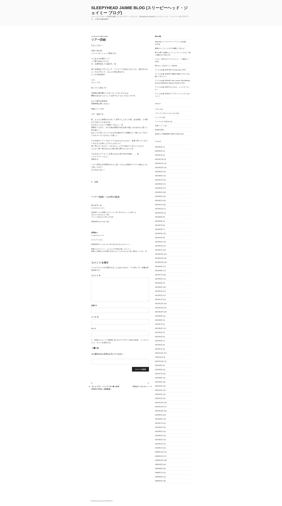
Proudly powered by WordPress (102, 501)
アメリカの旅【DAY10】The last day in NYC (170, 70)
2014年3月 (158, 242)
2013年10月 (159, 262)
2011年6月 (158, 378)
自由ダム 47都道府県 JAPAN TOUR (167, 134)
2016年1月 (158, 155)
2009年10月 (159, 460)
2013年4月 (158, 287)
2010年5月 (158, 431)
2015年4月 (158, 192)
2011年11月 (159, 357)
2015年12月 (159, 159)
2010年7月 (158, 423)
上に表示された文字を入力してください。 (108, 354)
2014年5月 (158, 233)
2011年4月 (158, 386)
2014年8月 (158, 221)
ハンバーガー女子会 (162, 121)
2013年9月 (158, 266)
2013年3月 (158, 291)
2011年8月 (158, 369)
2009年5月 (158, 481)
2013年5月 (158, 283)
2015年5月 (158, 188)
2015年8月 (158, 176)
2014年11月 (159, 209)
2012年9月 (158, 316)
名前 (94, 305)
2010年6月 (158, 427)
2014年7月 (158, 225)
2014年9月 (158, 217)
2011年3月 (158, 390)
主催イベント (159, 125)
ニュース (158, 117)
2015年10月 (159, 167)
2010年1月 (158, 448)
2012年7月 (158, 324)
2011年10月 (159, 361)
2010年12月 (159, 402)
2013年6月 (158, 279)
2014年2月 (158, 246)
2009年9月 (158, 464)
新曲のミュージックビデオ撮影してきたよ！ (170, 48)
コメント (95, 275)
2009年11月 (159, 456)
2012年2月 (158, 345)
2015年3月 (158, 196)
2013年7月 (158, 275)
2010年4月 (158, 435)
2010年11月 (159, 407)
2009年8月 (158, 468)
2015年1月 (158, 204)
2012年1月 (158, 349)
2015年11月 (159, 163)
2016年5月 (158, 147)
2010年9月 (158, 415)
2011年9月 (158, 365)
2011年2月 (158, 394)
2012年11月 (159, 308)
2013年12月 (159, 254)
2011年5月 (158, 382)
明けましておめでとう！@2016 (166, 66)
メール (95, 317)
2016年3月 (158, 151)
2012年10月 (159, 312)
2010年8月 (158, 419)
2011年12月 (159, 353)
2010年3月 (158, 439)
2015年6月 (158, 184)
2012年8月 (158, 320)
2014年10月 (159, 213)
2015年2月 (158, 200)
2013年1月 (158, 299)
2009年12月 (159, 452)
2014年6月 (158, 229)
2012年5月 (158, 332)
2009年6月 (158, 477)
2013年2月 (158, 295)
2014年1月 (158, 250)
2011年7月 (158, 374)
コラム (157, 109)
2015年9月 (158, 171)
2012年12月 (159, 303)
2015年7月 (158, 180)
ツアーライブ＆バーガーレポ (165, 113)
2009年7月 (158, 472)
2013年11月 (159, 258)
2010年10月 (159, 411)
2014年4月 (158, 237)
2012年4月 (158, 336)
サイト (93, 328)
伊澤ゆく (106, 36)
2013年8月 (158, 270)
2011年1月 (158, 398)
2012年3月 (158, 341)
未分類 (96, 182)
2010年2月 (158, 444)
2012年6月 (158, 328)
